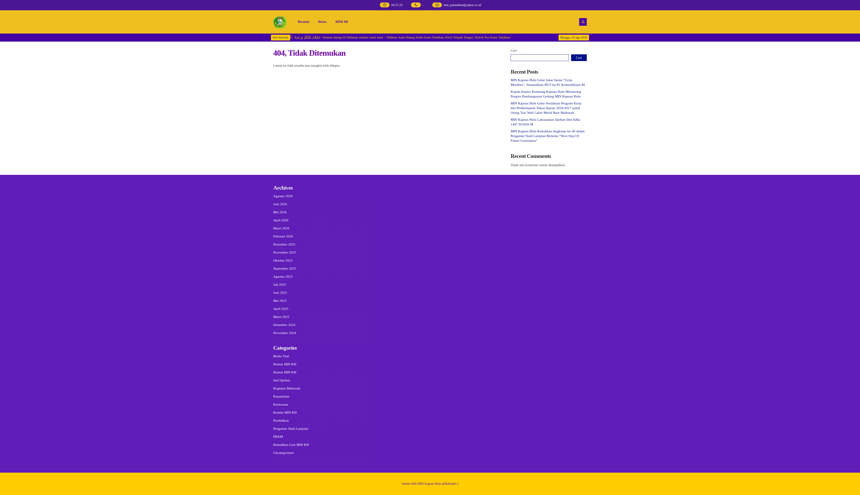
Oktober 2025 (283, 260)
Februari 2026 (283, 236)
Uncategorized (283, 453)
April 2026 (280, 220)
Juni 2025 (280, 292)
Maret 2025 (281, 317)
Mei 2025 (280, 300)
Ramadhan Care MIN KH (291, 444)
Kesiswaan (280, 404)
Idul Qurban (281, 380)
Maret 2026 (281, 228)
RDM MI (341, 21)
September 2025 (284, 268)
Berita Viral (281, 356)
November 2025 (284, 252)
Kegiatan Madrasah (286, 388)
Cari (514, 50)
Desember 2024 (284, 325)
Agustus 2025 (283, 276)
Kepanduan (281, 396)
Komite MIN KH (285, 412)
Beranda (303, 21)
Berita (322, 21)
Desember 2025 (284, 244)
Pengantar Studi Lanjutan (290, 428)
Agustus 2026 (283, 196)
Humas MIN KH (284, 364)
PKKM (278, 436)
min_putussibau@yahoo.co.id (462, 5)
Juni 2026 (280, 204)
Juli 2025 (279, 284)
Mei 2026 (280, 212)
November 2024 (284, 333)
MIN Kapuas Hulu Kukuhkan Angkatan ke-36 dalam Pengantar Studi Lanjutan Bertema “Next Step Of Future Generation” (548, 135)
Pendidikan (281, 420)
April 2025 (280, 309)
